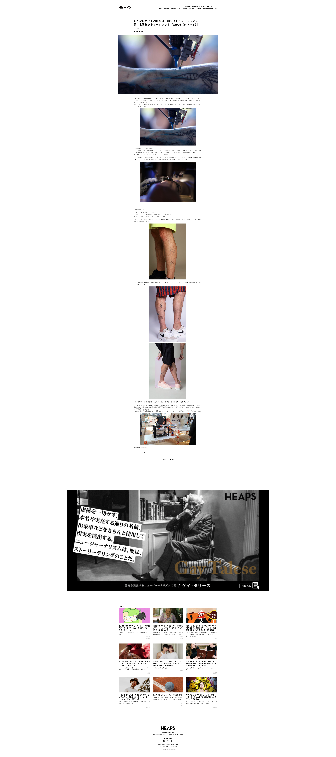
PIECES (140, 28)
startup (144, 28)
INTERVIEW (148, 636)
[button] (168, 738)
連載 (216, 638)
